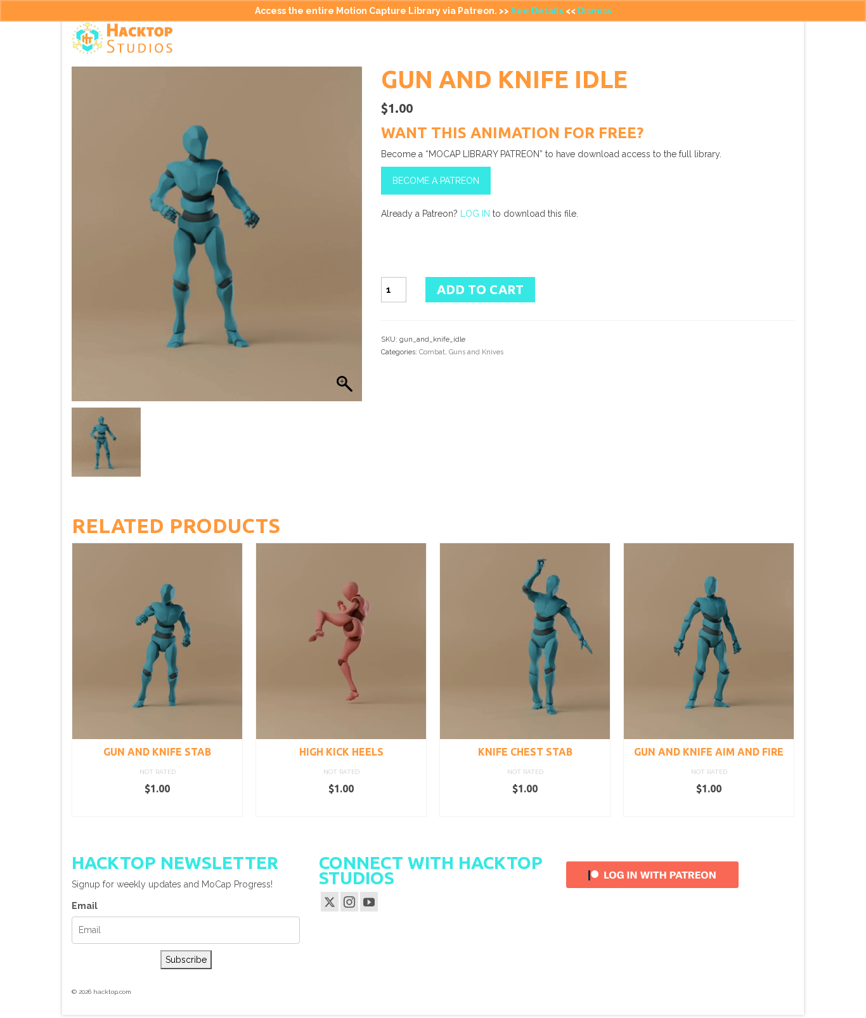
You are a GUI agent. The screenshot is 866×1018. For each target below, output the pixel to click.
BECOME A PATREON (435, 181)
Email (85, 906)
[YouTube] (369, 902)
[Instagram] (349, 902)
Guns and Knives (476, 352)
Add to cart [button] (157, 807)
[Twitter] (330, 902)
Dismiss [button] (594, 11)
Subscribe (186, 960)
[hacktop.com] (186, 38)
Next (783, 680)
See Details (537, 11)
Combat (432, 352)
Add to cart (480, 289)
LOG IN (475, 214)
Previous (83, 680)
